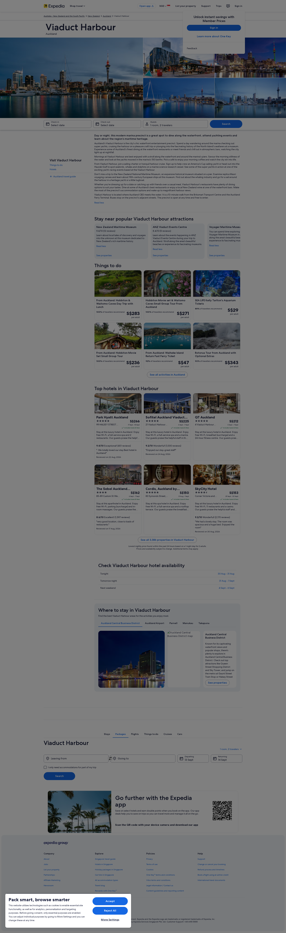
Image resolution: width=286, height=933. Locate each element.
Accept (110, 901)
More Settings (110, 919)
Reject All (110, 910)
